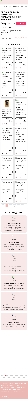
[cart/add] (11, 68)
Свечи (22, 6)
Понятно (4, 396)
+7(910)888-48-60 (20, 38)
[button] (3, 355)
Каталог (5, 6)
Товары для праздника (14, 6)
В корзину (21, 23)
